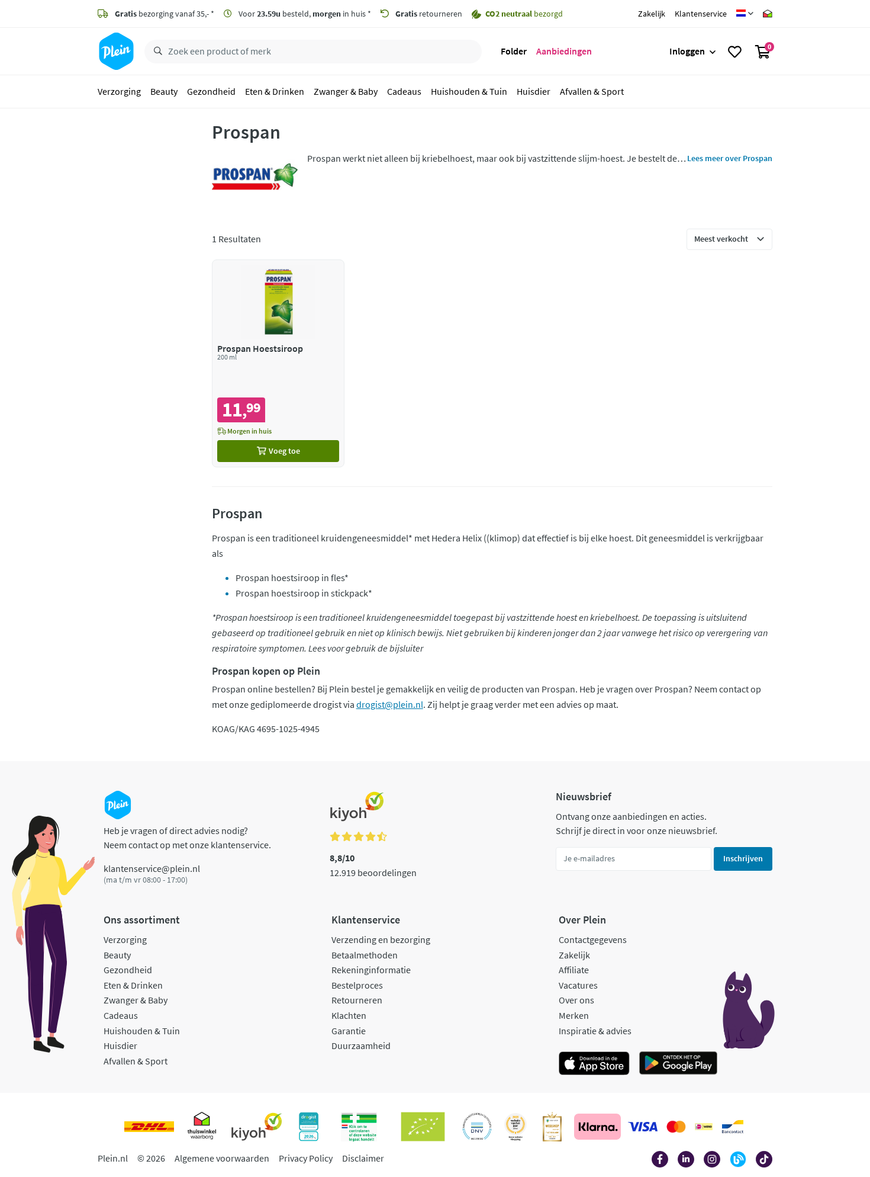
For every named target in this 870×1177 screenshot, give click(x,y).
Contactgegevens (593, 939)
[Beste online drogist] (515, 1126)
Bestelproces (357, 985)
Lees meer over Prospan (729, 158)
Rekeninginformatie (371, 970)
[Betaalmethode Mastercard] (676, 1127)
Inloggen (687, 51)
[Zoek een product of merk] (155, 51)
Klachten (348, 1015)
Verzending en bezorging (380, 939)
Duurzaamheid (361, 1045)
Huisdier (533, 91)
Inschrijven (743, 858)
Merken (574, 1015)
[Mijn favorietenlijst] (735, 51)
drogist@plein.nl (389, 704)
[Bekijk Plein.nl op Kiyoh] (257, 1126)
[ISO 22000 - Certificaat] (477, 1126)
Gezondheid (211, 91)
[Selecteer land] (744, 13)
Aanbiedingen (564, 51)
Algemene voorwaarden (222, 1158)
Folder (514, 51)
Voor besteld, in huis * (304, 13)
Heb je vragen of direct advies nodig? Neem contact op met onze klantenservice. (187, 838)
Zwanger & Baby (346, 91)
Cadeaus (404, 91)
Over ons (576, 1000)
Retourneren (356, 1000)
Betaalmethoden (364, 955)
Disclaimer (363, 1158)
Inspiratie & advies (595, 1031)
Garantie (348, 1031)
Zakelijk (651, 13)
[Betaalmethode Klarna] (597, 1127)
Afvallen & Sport (592, 91)
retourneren (428, 13)
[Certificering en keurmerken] (423, 1126)
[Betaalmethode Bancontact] (733, 1127)
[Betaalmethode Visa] (643, 1127)
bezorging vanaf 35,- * (164, 13)
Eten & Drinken (274, 91)
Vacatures (578, 985)
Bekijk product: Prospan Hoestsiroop (278, 363)
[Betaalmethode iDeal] (704, 1127)
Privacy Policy (306, 1158)
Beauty (164, 91)
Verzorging (119, 91)
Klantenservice (701, 13)
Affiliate (574, 970)
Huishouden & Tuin (469, 91)
